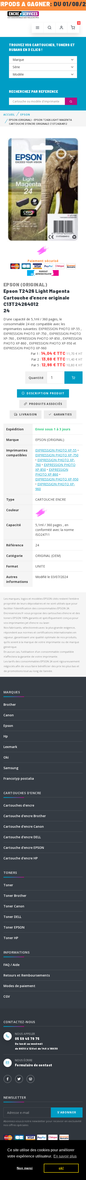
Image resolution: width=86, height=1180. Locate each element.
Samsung (10, 768)
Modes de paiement (19, 986)
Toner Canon (13, 906)
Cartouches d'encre (18, 805)
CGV (6, 996)
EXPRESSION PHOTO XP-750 (56, 455)
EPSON (25, 114)
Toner (8, 885)
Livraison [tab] (27, 414)
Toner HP (10, 938)
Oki (6, 757)
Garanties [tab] (62, 414)
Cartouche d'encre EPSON (23, 847)
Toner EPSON (14, 927)
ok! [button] (61, 1168)
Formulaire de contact (33, 1065)
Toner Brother (14, 895)
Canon (8, 715)
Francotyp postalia (18, 778)
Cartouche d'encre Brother (24, 816)
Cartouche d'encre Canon (23, 826)
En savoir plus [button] (65, 1156)
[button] (49, 28)
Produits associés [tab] (44, 404)
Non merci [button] (25, 1168)
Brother (9, 704)
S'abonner (66, 1112)
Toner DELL (12, 917)
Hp (5, 736)
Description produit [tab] (44, 393)
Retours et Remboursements (26, 975)
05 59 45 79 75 (27, 1039)
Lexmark (10, 747)
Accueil (9, 114)
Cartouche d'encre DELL (22, 837)
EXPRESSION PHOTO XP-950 (56, 479)
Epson (8, 725)
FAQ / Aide (11, 965)
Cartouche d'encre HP (20, 858)
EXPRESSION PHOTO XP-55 (56, 450)
